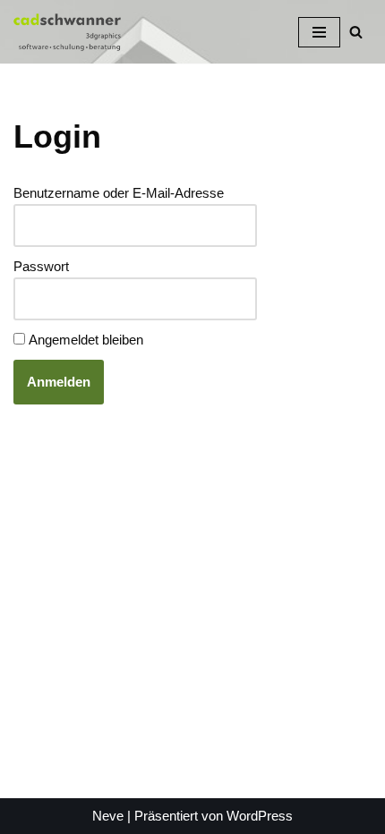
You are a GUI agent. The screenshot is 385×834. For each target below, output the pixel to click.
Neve (108, 815)
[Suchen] (356, 31)
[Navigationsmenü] (319, 32)
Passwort (41, 266)
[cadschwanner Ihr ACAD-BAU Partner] (67, 32)
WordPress (260, 815)
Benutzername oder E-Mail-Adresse (118, 192)
